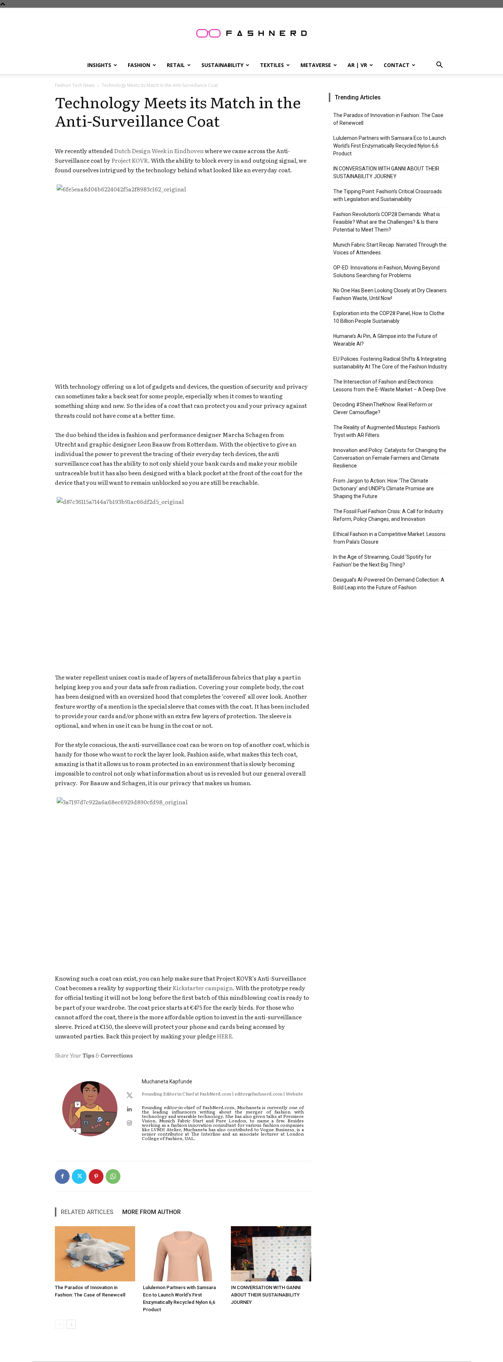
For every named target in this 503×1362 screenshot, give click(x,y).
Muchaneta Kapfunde (167, 1081)
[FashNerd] (251, 33)
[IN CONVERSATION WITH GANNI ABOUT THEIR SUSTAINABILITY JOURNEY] (271, 1253)
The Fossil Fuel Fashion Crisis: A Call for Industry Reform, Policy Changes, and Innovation (388, 515)
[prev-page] (59, 1324)
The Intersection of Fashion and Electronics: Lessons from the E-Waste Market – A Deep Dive (389, 385)
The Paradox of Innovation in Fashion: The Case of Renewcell (388, 119)
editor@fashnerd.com (258, 1093)
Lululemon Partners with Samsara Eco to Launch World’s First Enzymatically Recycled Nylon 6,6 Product (389, 145)
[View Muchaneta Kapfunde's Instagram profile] (129, 1123)
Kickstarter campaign (203, 988)
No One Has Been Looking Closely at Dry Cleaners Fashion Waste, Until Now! (390, 294)
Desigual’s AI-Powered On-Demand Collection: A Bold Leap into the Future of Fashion (388, 583)
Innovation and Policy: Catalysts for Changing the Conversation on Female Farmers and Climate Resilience (389, 458)
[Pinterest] (96, 1176)
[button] (439, 65)
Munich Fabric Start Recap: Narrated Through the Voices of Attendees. (390, 248)
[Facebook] (62, 1176)
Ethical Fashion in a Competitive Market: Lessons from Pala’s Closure (389, 538)
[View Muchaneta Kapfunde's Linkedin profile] (129, 1109)
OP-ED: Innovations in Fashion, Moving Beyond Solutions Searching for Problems (386, 271)
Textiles (272, 64)
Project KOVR (130, 160)
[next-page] (71, 1324)
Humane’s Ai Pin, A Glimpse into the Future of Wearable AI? (385, 340)
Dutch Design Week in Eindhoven (159, 151)
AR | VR (357, 64)
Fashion (139, 64)
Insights (99, 64)
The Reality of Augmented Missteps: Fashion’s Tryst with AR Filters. (386, 431)
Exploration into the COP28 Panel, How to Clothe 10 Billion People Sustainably (388, 317)
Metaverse (315, 64)
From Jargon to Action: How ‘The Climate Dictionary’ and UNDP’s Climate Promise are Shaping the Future (383, 488)
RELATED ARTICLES (87, 1211)
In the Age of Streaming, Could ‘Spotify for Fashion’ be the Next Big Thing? (382, 561)
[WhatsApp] (113, 1176)
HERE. (225, 1036)
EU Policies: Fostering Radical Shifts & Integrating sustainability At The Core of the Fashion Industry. (390, 363)
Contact (396, 64)
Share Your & (94, 1055)
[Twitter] (79, 1176)
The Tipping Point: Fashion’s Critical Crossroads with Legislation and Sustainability (387, 195)
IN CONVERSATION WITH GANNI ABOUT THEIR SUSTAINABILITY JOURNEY (266, 1295)
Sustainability (222, 64)
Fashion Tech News (75, 85)
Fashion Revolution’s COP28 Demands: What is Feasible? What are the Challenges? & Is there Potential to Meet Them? (386, 222)
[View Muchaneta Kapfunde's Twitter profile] (129, 1095)
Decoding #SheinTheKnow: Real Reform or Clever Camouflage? (383, 408)
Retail (176, 64)
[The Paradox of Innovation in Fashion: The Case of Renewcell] (95, 1253)
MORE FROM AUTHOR (151, 1211)
